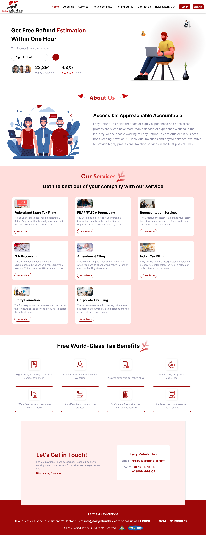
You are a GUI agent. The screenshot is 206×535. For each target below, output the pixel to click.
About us (68, 6)
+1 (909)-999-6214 (145, 471)
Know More (23, 231)
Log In (184, 6)
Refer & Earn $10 (165, 6)
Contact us (144, 6)
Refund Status (125, 6)
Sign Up (198, 6)
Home (55, 6)
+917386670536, (144, 467)
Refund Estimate (102, 6)
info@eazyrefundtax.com (148, 460)
